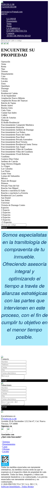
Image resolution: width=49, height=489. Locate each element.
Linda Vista (6, 173)
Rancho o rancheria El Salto (13, 190)
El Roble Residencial (10, 122)
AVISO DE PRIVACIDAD (19, 36)
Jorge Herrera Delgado (11, 164)
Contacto (10, 33)
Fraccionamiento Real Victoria (14, 142)
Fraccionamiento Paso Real (12, 137)
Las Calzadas (7, 169)
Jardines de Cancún (9, 161)
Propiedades (12, 21)
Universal (5, 203)
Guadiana (5, 156)
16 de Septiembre (8, 96)
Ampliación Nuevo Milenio (13, 98)
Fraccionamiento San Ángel (13, 147)
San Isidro (5, 200)
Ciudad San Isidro (9, 113)
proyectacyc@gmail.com (11, 12)
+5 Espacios (6, 222)
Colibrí (4, 115)
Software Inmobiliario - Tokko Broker (17, 486)
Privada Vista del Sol (10, 186)
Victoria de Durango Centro (13, 205)
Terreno (4, 71)
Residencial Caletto (9, 93)
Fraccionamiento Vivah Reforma (15, 154)
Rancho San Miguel (9, 188)
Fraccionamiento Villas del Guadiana (17, 152)
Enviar (4, 380)
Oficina (4, 79)
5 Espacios (5, 220)
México (4, 178)
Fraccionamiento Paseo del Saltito (15, 134)
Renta (9, 26)
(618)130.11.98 (9, 419)
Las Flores (5, 171)
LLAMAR (11, 19)
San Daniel (6, 198)
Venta (9, 23)
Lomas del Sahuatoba (10, 176)
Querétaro (5, 86)
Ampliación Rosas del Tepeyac (14, 100)
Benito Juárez (7, 105)
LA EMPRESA (13, 28)
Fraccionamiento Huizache (12, 127)
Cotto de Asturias (8, 117)
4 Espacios (5, 217)
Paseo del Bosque (8, 181)
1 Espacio (5, 210)
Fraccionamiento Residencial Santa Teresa (19, 144)
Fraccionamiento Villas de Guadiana (16, 149)
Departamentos (8, 444)
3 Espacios (5, 215)
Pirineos (4, 183)
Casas (4, 446)
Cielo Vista (6, 110)
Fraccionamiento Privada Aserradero (16, 139)
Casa (3, 76)
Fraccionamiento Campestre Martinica (17, 125)
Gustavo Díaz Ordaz (10, 159)
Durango (5, 88)
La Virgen (5, 166)
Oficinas (6, 449)
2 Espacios (5, 212)
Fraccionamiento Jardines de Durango (17, 130)
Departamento (7, 74)
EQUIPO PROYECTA (17, 31)
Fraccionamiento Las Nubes (13, 132)
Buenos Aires (7, 108)
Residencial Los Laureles (12, 195)
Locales (4, 81)
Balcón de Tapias (8, 103)
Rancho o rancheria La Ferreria (14, 193)
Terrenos (6, 442)
